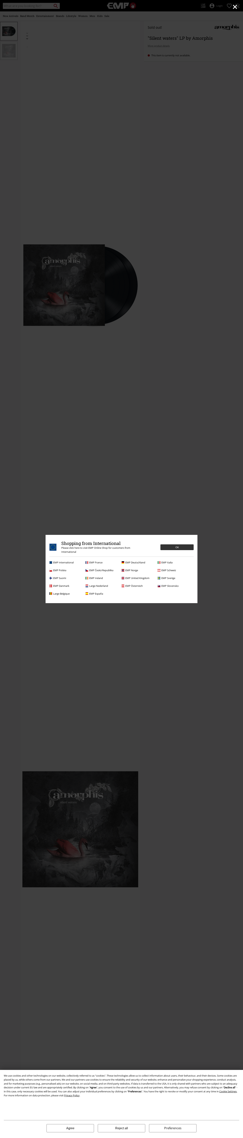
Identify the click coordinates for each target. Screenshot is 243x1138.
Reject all (121, 1128)
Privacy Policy (72, 1095)
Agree (70, 1128)
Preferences (172, 1128)
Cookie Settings (228, 1091)
